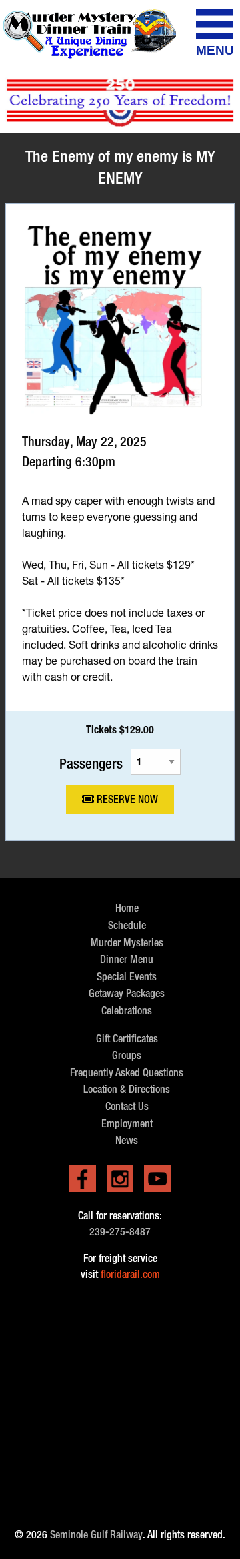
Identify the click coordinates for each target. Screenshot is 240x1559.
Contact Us (127, 1106)
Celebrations (126, 1010)
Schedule (127, 925)
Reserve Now (126, 799)
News (126, 1140)
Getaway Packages (127, 993)
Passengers (91, 763)
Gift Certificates (127, 1038)
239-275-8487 (120, 1231)
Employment (127, 1123)
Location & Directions (126, 1089)
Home (127, 908)
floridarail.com (130, 1274)
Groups (126, 1055)
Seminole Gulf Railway (96, 1534)
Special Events (127, 976)
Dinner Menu (126, 959)
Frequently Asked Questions (126, 1072)
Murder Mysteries (127, 942)
